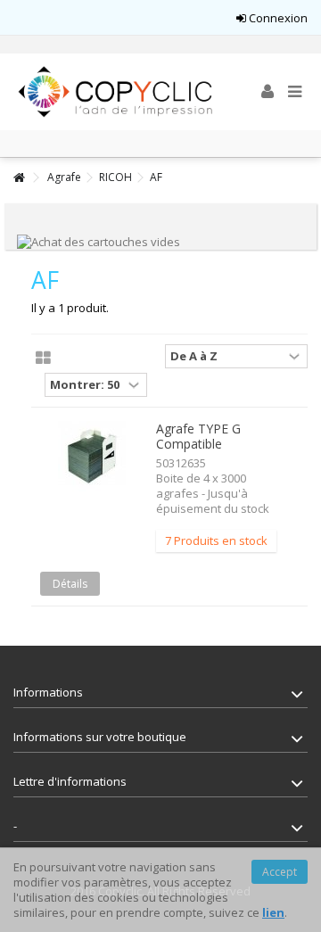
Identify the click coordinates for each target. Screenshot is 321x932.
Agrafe (64, 177)
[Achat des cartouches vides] (98, 241)
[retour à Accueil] (18, 178)
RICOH (115, 177)
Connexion (277, 18)
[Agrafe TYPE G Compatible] (91, 456)
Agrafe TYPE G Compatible (198, 436)
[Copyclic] (115, 91)
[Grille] (43, 358)
